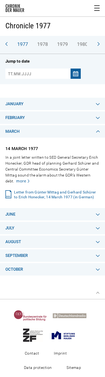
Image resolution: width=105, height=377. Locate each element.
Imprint (60, 353)
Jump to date (17, 61)
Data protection (38, 367)
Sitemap (73, 367)
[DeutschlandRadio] (72, 315)
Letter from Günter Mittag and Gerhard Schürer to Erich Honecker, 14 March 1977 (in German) (55, 194)
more (21, 181)
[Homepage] (14, 9)
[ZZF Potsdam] (35, 335)
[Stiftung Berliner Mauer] (65, 335)
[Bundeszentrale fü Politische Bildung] (33, 315)
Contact (32, 353)
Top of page (98, 293)
